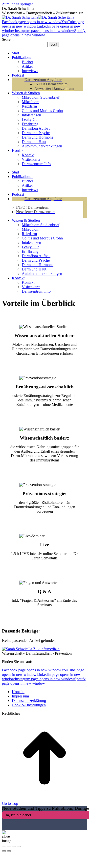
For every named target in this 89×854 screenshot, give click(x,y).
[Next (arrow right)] (9, 851)
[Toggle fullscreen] (14, 846)
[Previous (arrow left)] (4, 851)
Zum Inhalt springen (18, 4)
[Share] (9, 846)
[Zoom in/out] (19, 846)
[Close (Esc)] (4, 846)
